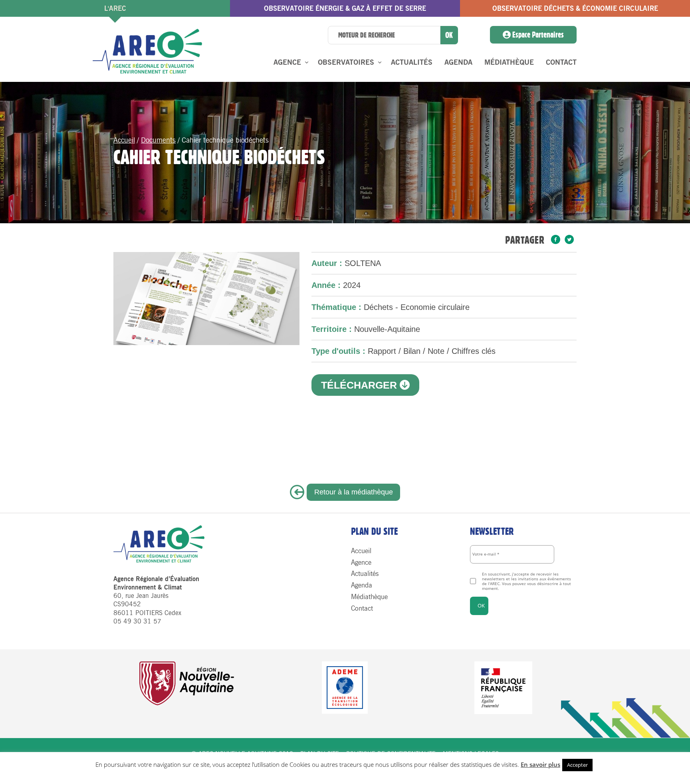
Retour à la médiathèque (353, 492)
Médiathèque (509, 62)
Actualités (411, 62)
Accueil (124, 140)
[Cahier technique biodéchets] (556, 240)
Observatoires (346, 62)
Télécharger (360, 385)
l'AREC (115, 8)
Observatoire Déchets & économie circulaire (575, 8)
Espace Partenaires (537, 35)
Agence (287, 62)
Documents (158, 140)
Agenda (458, 62)
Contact (561, 62)
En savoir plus (540, 764)
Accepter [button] (577, 764)
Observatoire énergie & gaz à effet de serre (345, 8)
